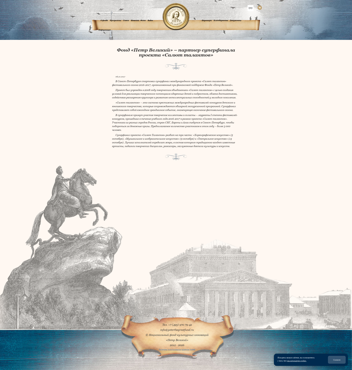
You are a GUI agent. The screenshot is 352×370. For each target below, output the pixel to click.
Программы (115, 20)
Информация (104, 30)
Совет (126, 20)
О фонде (104, 20)
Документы (235, 20)
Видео (150, 20)
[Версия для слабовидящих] (251, 8)
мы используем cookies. (296, 360)
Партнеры (207, 20)
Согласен (336, 359)
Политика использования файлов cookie (177, 349)
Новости (135, 20)
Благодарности (221, 20)
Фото (143, 20)
